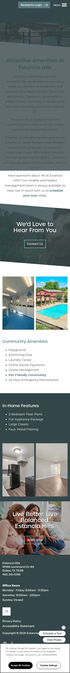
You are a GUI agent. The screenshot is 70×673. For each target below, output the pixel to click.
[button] (34, 5)
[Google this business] (6, 611)
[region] (35, 658)
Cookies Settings (48, 665)
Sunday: (7, 600)
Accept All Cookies (20, 665)
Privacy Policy (11, 621)
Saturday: (8, 595)
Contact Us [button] (35, 244)
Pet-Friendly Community (27, 375)
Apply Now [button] (35, 540)
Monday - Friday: (13, 590)
